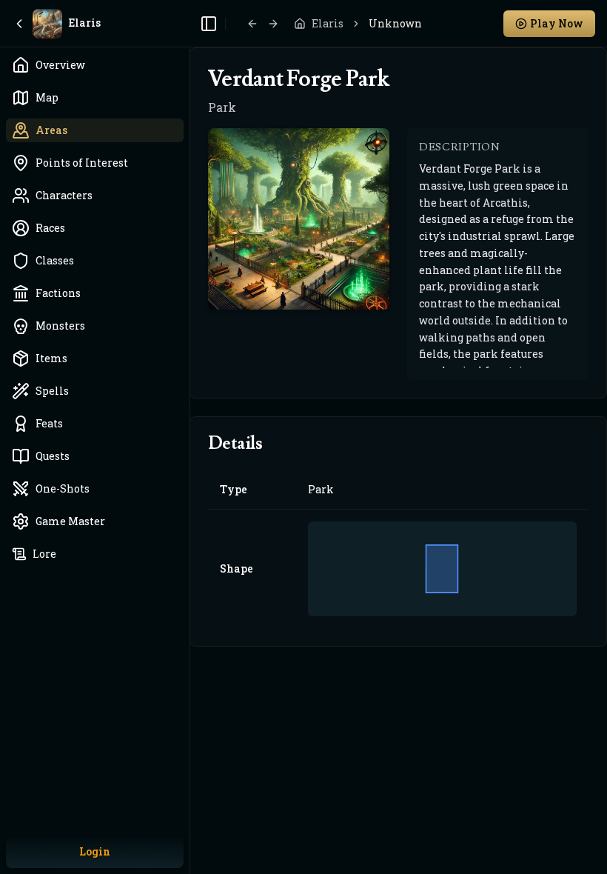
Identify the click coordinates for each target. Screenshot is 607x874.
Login (94, 851)
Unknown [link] (395, 23)
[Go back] (252, 24)
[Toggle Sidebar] (189, 437)
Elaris (327, 23)
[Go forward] (273, 24)
